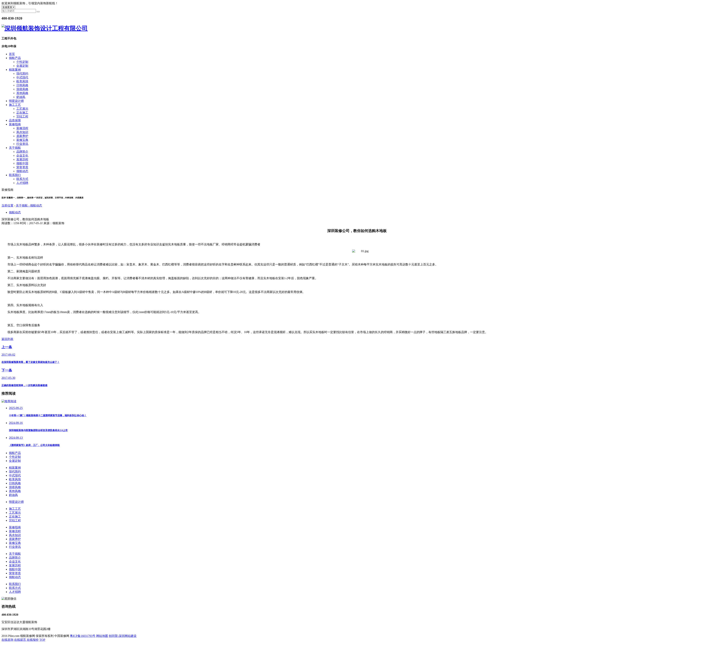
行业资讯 (22, 143)
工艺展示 (22, 108)
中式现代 (22, 77)
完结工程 (22, 116)
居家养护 (22, 136)
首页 (12, 54)
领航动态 (22, 171)
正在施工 (22, 112)
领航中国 (22, 163)
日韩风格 (22, 85)
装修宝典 (22, 139)
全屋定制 (22, 65)
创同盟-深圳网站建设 (122, 635)
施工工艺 (15, 104)
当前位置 (7, 205)
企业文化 (22, 155)
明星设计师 (16, 100)
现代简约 (22, 73)
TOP (42, 639)
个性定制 (22, 61)
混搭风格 (22, 89)
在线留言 (20, 639)
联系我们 (15, 175)
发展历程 (22, 159)
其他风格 (22, 93)
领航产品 (15, 57)
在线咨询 (7, 639)
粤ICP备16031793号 (82, 635)
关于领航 (15, 147)
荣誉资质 (22, 167)
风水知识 (22, 132)
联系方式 (22, 179)
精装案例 (15, 69)
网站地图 (102, 635)
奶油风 (20, 97)
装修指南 (15, 124)
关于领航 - (23, 205)
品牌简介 (22, 151)
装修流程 (22, 128)
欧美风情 (22, 81)
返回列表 (7, 339)
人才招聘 (22, 182)
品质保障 (15, 120)
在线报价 (33, 639)
